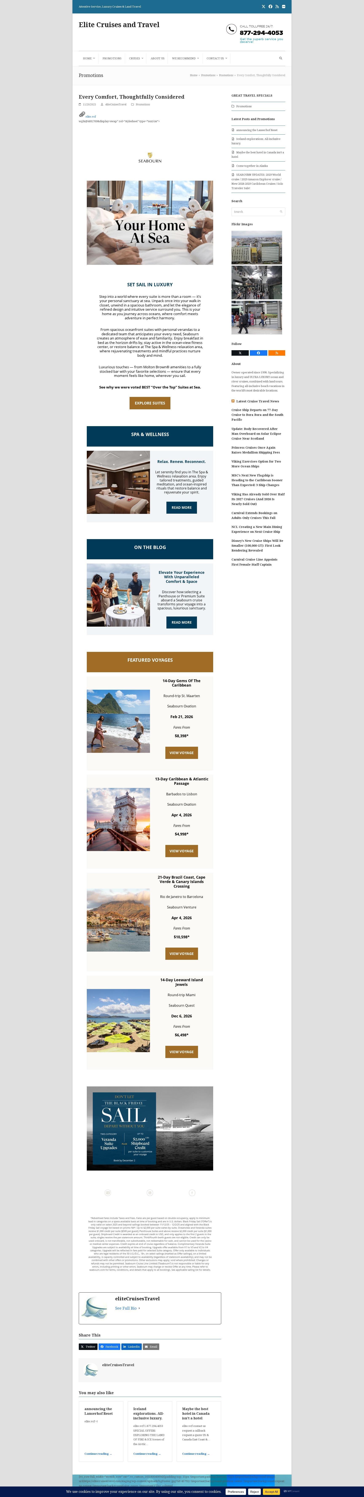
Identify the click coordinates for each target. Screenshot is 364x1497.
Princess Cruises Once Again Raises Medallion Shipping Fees (256, 450)
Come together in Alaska (252, 165)
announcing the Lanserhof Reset (256, 130)
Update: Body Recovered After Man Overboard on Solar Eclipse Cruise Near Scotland (256, 433)
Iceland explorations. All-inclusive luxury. (148, 1413)
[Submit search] (281, 212)
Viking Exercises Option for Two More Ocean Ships (256, 464)
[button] (280, 58)
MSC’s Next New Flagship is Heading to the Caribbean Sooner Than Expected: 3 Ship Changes (257, 480)
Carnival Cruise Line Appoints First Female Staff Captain (254, 562)
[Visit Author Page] (90, 1370)
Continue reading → (98, 1453)
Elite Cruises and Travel (119, 25)
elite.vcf (91, 116)
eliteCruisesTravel (115, 104)
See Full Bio (126, 1308)
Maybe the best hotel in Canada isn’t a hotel (196, 1413)
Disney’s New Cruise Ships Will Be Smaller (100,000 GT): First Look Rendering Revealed (257, 545)
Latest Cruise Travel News (257, 401)
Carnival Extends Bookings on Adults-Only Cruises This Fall (254, 515)
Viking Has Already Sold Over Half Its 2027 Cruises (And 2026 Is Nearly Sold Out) (258, 499)
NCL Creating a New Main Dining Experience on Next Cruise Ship (257, 529)
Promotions (143, 104)
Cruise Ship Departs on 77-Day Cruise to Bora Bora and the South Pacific (257, 414)
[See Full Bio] (139, 1308)
